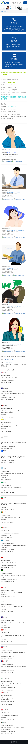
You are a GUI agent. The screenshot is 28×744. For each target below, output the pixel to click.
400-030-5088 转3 (8, 359)
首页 (2, 11)
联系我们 (6, 11)
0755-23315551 (8, 362)
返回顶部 (14, 742)
